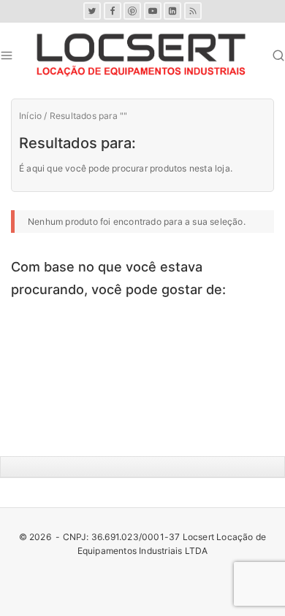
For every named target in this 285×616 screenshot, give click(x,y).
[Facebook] (112, 11)
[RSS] (193, 11)
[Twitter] (92, 11)
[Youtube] (153, 11)
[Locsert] (141, 55)
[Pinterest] (132, 11)
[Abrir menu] (6, 55)
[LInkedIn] (172, 11)
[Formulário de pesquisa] (278, 55)
